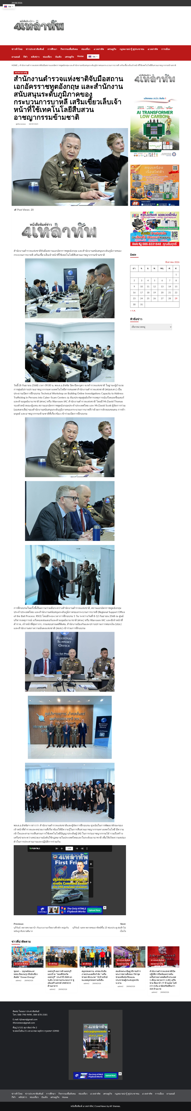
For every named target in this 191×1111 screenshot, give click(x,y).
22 (176, 292)
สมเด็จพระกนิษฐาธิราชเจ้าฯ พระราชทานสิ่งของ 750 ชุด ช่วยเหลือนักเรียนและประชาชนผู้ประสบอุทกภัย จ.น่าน (128, 977)
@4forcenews (21, 124)
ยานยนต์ (16, 57)
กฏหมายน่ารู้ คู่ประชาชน (132, 49)
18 (148, 292)
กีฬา (25, 57)
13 (162, 286)
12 (154, 286)
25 (148, 298)
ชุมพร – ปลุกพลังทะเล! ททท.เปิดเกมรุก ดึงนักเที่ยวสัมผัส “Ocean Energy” (26, 974)
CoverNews (100, 1106)
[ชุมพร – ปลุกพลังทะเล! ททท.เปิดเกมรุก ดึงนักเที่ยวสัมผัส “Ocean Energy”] (27, 957)
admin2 (18, 981)
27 (162, 298)
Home (80, 56)
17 (141, 292)
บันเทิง (58, 57)
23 (134, 298)
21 (169, 292)
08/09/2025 (33, 124)
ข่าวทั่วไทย (17, 49)
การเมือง (165, 49)
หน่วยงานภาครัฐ (21, 73)
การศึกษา (52, 49)
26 (154, 298)
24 (141, 298)
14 (169, 286)
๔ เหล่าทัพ (99, 49)
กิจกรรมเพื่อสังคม (69, 49)
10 (141, 286)
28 (169, 298)
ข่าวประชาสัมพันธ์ (35, 49)
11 (148, 286)
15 (176, 286)
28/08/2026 (28, 981)
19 (154, 292)
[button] (177, 52)
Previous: (41, 927)
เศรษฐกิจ (111, 49)
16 (134, 292)
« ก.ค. (133, 311)
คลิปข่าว (35, 57)
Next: (99, 927)
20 (162, 292)
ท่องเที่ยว (85, 49)
